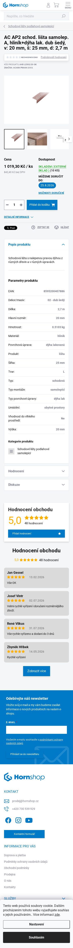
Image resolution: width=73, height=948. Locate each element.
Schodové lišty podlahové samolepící (33, 451)
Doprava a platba (15, 855)
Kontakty (10, 887)
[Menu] (68, 5)
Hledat (63, 16)
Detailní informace (16, 217)
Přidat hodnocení (21, 533)
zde (57, 915)
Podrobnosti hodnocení (54, 57)
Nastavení (36, 924)
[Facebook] (7, 819)
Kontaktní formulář (24, 834)
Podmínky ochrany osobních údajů (25, 861)
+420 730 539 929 (23, 808)
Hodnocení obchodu (36, 551)
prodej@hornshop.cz (25, 801)
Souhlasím (36, 937)
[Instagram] (17, 819)
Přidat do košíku (39, 204)
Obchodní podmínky (16, 868)
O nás (7, 880)
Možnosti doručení (51, 193)
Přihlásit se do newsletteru (24, 754)
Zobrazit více (36, 671)
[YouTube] (28, 819)
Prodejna (9, 874)
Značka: (18, 68)
